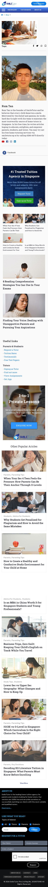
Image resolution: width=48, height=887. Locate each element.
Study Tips (8, 682)
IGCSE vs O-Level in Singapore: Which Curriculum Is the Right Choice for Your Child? (22, 730)
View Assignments (13, 376)
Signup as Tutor (11, 369)
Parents (7, 475)
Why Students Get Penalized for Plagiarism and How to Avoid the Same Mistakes (23, 523)
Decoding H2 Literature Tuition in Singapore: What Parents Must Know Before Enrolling (24, 771)
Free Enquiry (12, 10)
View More (24, 783)
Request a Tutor (11, 350)
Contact (27, 873)
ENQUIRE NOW (24, 425)
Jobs (35, 873)
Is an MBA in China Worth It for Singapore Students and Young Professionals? (22, 606)
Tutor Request (38, 4)
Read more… (6, 808)
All (6, 824)
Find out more (10, 372)
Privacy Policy (29, 877)
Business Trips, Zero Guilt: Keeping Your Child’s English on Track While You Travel (23, 647)
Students (8, 516)
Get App (8, 379)
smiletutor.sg (8, 135)
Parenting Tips (18, 475)
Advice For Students (21, 516)
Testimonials (10, 356)
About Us (37, 10)
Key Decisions (18, 764)
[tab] (9, 153)
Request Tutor (24, 193)
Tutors (14, 824)
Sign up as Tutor (24, 200)
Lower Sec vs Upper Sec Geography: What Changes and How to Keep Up (22, 688)
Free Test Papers (11, 360)
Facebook (11, 152)
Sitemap (41, 877)
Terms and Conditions (12, 877)
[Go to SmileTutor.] (2, 15)
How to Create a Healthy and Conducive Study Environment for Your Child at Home (24, 564)
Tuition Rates (26, 10)
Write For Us (15, 873)
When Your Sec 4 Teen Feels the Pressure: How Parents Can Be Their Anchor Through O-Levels (23, 481)
